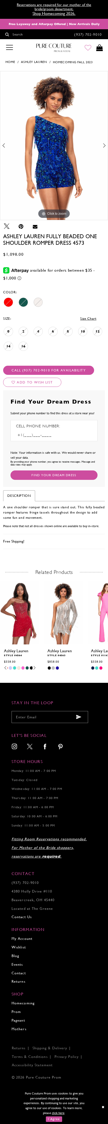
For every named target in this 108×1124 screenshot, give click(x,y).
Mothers (19, 1029)
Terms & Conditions (30, 1057)
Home (10, 62)
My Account (22, 938)
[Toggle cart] (99, 48)
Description (19, 496)
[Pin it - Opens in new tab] (21, 226)
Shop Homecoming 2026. (54, 13)
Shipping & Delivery (50, 1048)
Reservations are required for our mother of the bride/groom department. (54, 7)
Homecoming (23, 1003)
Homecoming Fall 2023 (73, 62)
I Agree (54, 1119)
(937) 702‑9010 (25, 883)
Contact (19, 973)
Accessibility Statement (32, 1065)
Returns (18, 981)
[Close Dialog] (103, 1107)
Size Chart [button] (88, 319)
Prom (16, 1012)
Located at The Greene (32, 908)
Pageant (18, 1020)
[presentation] (20, 612)
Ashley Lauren (34, 62)
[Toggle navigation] (9, 47)
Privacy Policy (67, 1057)
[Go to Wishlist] (88, 48)
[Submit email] (79, 717)
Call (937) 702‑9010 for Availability (49, 370)
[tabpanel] (54, 145)
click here (58, 1113)
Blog (15, 956)
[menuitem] (14, 747)
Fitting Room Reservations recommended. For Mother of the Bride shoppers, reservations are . (49, 847)
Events (17, 964)
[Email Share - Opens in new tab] (35, 226)
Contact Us (22, 917)
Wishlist (19, 947)
